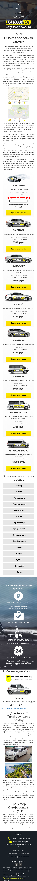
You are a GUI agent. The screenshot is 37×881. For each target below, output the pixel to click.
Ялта (19, 572)
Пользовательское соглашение (18, 854)
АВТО (18, 9)
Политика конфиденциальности (18, 857)
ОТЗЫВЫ (18, 13)
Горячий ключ (19, 504)
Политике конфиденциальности (13, 878)
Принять (6, 880)
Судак (19, 554)
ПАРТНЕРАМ (18, 17)
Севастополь (19, 535)
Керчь (19, 516)
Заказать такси (18, 213)
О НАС (18, 5)
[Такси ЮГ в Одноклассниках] (20, 864)
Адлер (19, 486)
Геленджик (19, 498)
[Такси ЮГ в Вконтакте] (17, 864)
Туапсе (19, 560)
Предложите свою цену (18, 198)
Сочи (19, 547)
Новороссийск (19, 529)
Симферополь (19, 541)
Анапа (19, 492)
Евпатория (19, 510)
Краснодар (19, 523)
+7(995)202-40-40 (18, 27)
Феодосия (19, 566)
